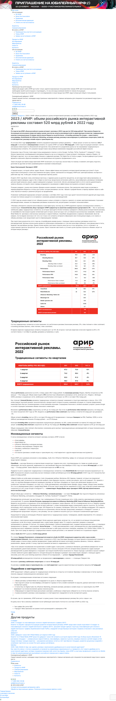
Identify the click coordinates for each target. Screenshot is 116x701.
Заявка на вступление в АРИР (26, 36)
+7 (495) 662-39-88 (18, 104)
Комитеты (15, 26)
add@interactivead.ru (19, 106)
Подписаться (16, 102)
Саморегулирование (19, 28)
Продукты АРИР (17, 39)
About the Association (23, 16)
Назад (13, 612)
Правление (19, 18)
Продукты (21, 115)
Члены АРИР (20, 34)
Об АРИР (18, 14)
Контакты (15, 47)
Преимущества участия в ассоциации (28, 32)
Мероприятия (16, 43)
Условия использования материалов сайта (25, 687)
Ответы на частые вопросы (25, 22)
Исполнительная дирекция (25, 20)
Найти (15, 113)
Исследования (17, 41)
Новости (15, 45)
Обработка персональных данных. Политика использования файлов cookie (36, 689)
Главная (13, 115)
